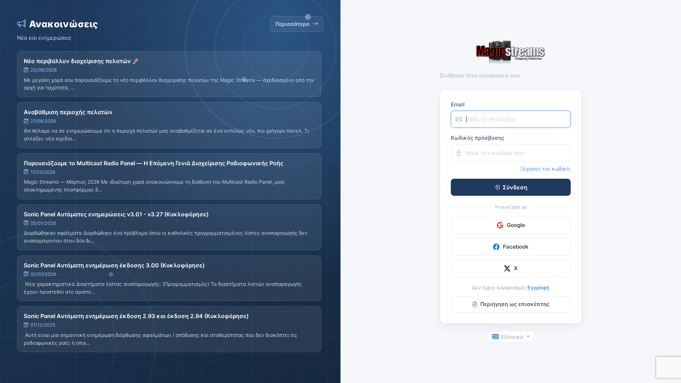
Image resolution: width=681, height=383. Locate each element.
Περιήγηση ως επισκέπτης (514, 304)
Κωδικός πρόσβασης (477, 137)
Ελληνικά (512, 337)
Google (516, 225)
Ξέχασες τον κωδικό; (545, 169)
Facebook (515, 246)
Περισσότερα (292, 24)
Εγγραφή (538, 287)
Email (458, 104)
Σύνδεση (515, 187)
